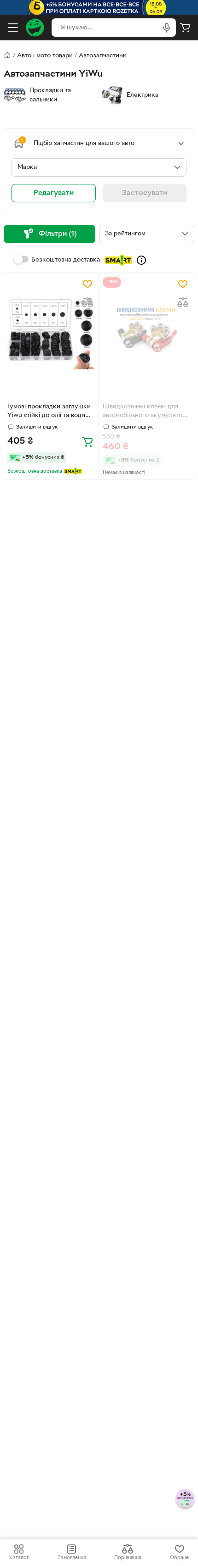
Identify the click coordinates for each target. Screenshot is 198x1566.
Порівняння (127, 1557)
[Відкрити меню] (13, 27)
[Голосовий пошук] (166, 27)
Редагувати (54, 193)
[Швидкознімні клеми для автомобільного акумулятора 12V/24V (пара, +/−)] (146, 333)
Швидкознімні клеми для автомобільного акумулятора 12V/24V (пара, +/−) (146, 412)
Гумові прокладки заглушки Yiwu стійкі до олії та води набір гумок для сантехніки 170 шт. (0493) (49, 412)
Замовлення (72, 1557)
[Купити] (87, 441)
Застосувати (144, 193)
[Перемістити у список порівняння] (87, 302)
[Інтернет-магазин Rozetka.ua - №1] (35, 27)
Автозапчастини (103, 56)
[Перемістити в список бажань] (87, 284)
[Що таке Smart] (141, 260)
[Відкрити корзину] (185, 27)
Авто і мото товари (45, 56)
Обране (179, 1557)
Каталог (19, 1557)
